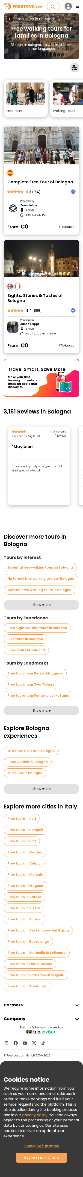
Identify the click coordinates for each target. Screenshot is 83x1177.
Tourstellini (28, 205)
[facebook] (15, 1043)
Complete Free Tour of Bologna (40, 182)
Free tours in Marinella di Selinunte (37, 952)
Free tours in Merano (25, 852)
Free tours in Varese (24, 897)
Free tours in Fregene (25, 885)
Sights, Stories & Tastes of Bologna (35, 298)
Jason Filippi (29, 324)
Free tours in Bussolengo (28, 941)
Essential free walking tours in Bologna (40, 567)
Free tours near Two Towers (31, 684)
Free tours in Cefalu (24, 863)
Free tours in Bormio (25, 919)
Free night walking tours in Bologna (37, 628)
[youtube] (25, 1043)
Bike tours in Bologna (25, 639)
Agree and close (41, 1158)
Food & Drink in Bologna (28, 762)
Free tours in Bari (22, 841)
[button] (26, 98)
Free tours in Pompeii (25, 829)
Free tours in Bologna (34, 19)
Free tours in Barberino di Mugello (36, 975)
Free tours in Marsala (25, 874)
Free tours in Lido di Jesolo (30, 964)
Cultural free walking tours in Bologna (39, 590)
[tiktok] (43, 1043)
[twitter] (34, 1043)
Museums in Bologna (25, 773)
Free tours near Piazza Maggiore (35, 673)
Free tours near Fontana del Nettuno (38, 695)
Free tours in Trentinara (27, 986)
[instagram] (6, 1043)
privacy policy (34, 1115)
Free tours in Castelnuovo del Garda (38, 930)
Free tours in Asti (22, 818)
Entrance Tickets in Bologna (31, 750)
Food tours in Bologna (26, 650)
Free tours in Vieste (24, 908)
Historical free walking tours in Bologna (41, 578)
